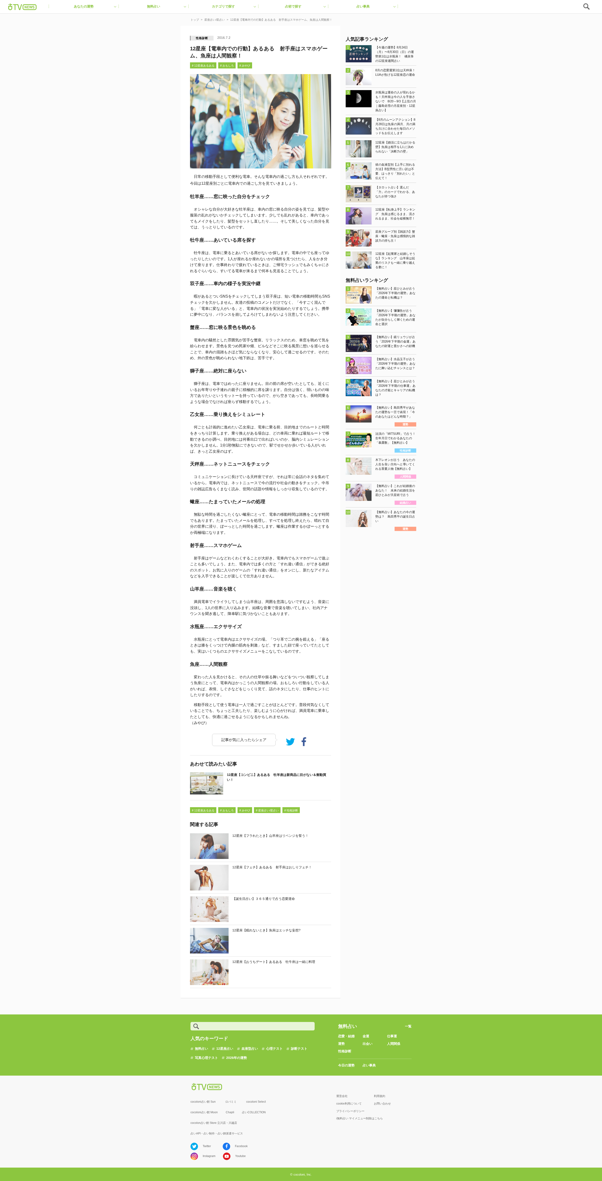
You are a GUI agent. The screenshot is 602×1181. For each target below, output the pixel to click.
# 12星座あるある (203, 65)
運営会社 (342, 1096)
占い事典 (369, 1065)
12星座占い (224, 1048)
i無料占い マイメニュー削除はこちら (359, 1118)
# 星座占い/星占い (267, 810)
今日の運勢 (346, 1065)
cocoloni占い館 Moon (204, 1112)
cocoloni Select (256, 1101)
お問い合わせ (382, 1103)
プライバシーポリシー (350, 1111)
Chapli (230, 1112)
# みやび (244, 65)
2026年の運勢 (236, 1058)
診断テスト (299, 1048)
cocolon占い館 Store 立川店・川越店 (213, 1123)
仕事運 (392, 1036)
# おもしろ (227, 65)
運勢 (341, 1043)
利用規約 (379, 1096)
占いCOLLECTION (254, 1112)
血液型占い (250, 1048)
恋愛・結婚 (346, 1036)
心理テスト (274, 1048)
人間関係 (393, 1043)
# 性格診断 (291, 810)
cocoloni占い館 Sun (203, 1101)
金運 (366, 1036)
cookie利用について (349, 1103)
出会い (367, 1043)
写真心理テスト (206, 1058)
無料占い (201, 1048)
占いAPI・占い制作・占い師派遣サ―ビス (216, 1133)
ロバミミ (231, 1101)
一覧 (408, 1026)
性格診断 (202, 38)
